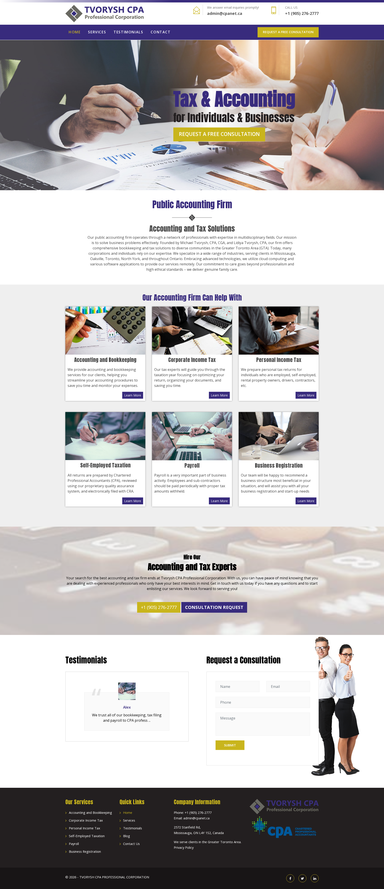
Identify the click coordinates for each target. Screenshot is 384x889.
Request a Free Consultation (288, 32)
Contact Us (131, 843)
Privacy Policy (184, 847)
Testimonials (128, 32)
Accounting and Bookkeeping (90, 812)
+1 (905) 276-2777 (302, 13)
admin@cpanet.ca (224, 13)
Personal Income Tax (84, 828)
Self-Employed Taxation (87, 836)
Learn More (132, 395)
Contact (160, 32)
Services (97, 32)
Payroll (74, 843)
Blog (126, 836)
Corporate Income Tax (86, 820)
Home (74, 32)
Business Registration (85, 851)
